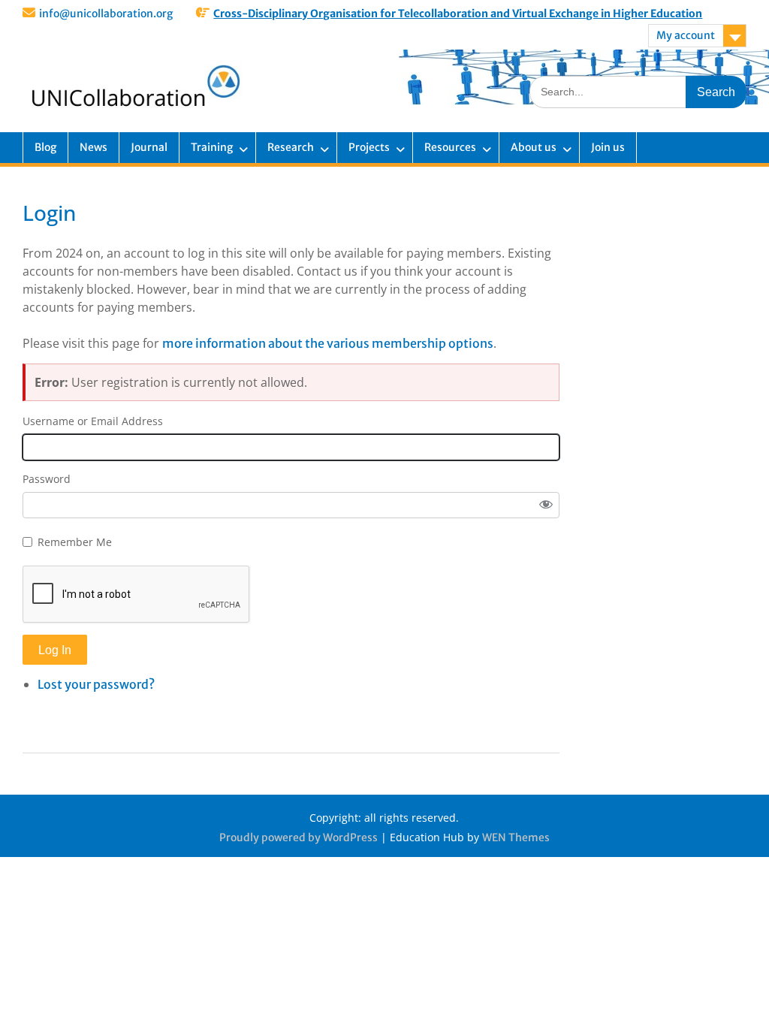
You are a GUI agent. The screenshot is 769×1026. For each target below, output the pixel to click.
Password (47, 479)
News (93, 147)
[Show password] (545, 505)
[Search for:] (637, 91)
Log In (54, 650)
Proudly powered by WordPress (298, 837)
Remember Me (75, 542)
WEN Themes (516, 837)
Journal (149, 147)
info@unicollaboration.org (106, 13)
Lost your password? (96, 684)
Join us (608, 147)
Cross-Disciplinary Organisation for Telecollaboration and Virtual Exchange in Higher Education (457, 13)
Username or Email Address (93, 421)
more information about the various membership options (327, 343)
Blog (45, 147)
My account (685, 35)
